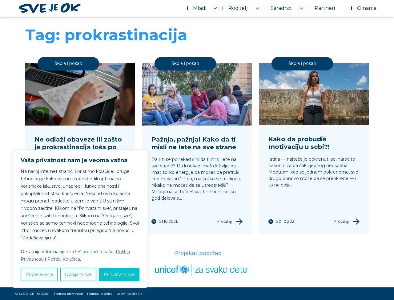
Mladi (199, 8)
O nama (366, 8)
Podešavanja (39, 274)
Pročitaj (224, 221)
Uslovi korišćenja (130, 294)
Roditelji (238, 8)
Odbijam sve (78, 274)
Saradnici (281, 8)
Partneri (325, 8)
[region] (80, 219)
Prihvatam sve (119, 274)
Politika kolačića (100, 294)
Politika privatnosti (68, 294)
